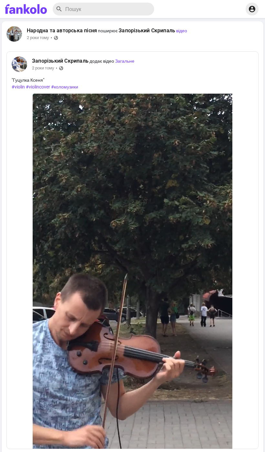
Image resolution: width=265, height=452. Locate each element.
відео (181, 30)
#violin (18, 86)
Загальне (124, 61)
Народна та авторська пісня (62, 31)
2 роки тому (38, 37)
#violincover (38, 86)
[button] (252, 9)
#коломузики (64, 86)
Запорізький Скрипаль (147, 31)
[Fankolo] (26, 9)
